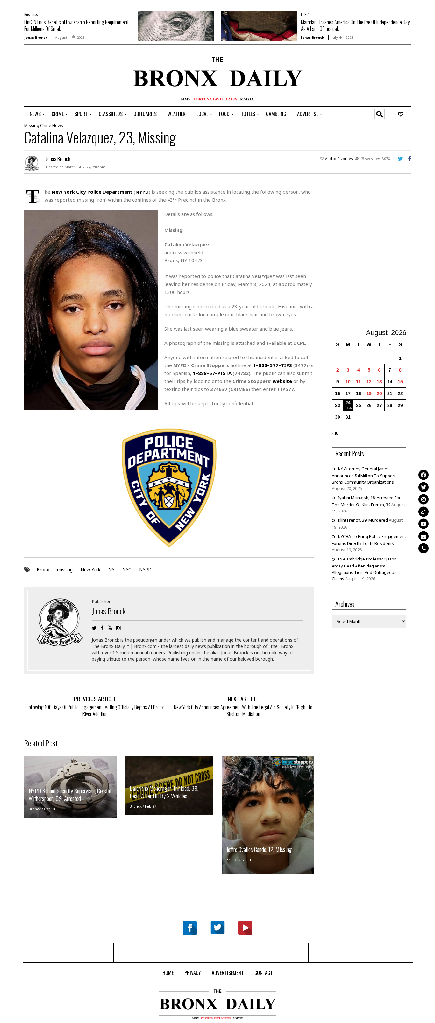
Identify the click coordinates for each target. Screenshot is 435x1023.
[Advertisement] (61, 76)
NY (111, 570)
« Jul (335, 433)
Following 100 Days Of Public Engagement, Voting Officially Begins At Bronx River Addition (95, 710)
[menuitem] (35, 114)
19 (369, 393)
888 (202, 373)
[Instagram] (423, 499)
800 (263, 365)
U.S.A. (305, 14)
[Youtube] (423, 524)
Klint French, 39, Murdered (363, 520)
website (282, 381)
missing (65, 570)
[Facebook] (423, 475)
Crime (45, 125)
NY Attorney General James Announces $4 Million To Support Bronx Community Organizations (364, 475)
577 (274, 365)
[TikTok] (423, 511)
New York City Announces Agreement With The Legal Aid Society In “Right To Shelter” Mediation (243, 710)
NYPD (145, 570)
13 (379, 381)
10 (348, 381)
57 (212, 373)
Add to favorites (339, 158)
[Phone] (423, 548)
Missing (31, 125)
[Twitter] (423, 487)
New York (90, 570)
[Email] (423, 536)
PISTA (225, 373)
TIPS (286, 365)
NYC (126, 570)
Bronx (43, 570)
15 (400, 381)
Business (31, 14)
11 (358, 381)
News (57, 125)
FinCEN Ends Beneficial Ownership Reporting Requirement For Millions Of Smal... (76, 25)
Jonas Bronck (35, 37)
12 (369, 381)
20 (379, 393)
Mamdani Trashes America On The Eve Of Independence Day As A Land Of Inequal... (355, 25)
